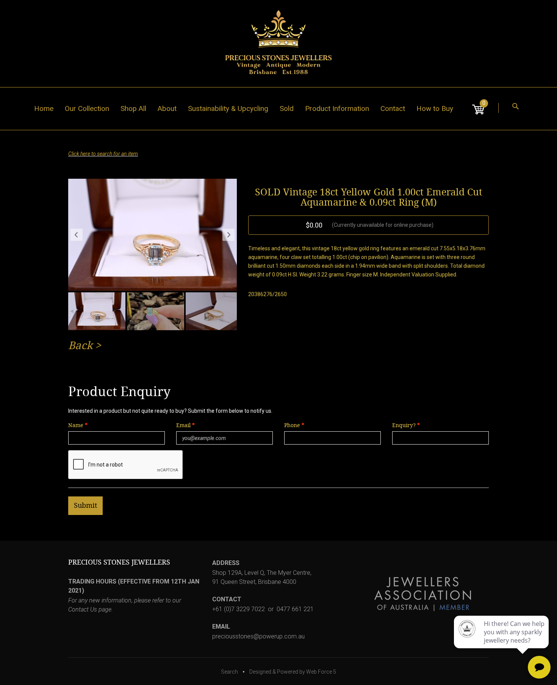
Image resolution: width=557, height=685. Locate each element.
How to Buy (434, 108)
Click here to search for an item (103, 154)
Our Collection (87, 108)
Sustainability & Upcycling (228, 108)
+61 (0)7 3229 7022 (238, 609)
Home (43, 108)
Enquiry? (404, 425)
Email (184, 425)
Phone (292, 425)
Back (80, 345)
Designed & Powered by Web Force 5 (292, 672)
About (167, 108)
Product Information (337, 108)
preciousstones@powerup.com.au (258, 636)
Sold (287, 108)
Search (229, 672)
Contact (392, 108)
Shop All (133, 108)
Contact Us (82, 609)
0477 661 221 (295, 609)
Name (75, 425)
